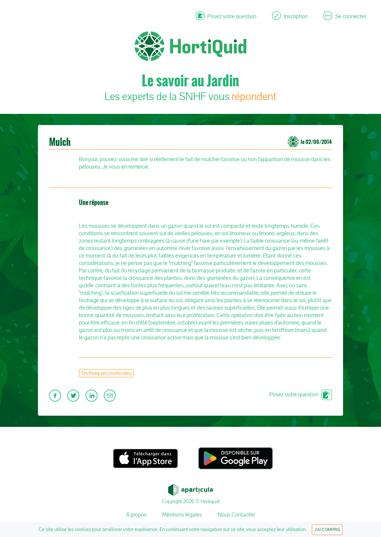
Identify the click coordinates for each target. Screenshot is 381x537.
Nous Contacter (236, 514)
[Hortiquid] (190, 22)
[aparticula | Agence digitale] (190, 488)
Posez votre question (293, 394)
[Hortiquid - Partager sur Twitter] (74, 398)
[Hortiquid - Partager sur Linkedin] (92, 398)
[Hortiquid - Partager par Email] (111, 398)
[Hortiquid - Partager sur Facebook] (56, 398)
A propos (136, 514)
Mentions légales (182, 514)
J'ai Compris (327, 530)
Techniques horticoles (106, 373)
